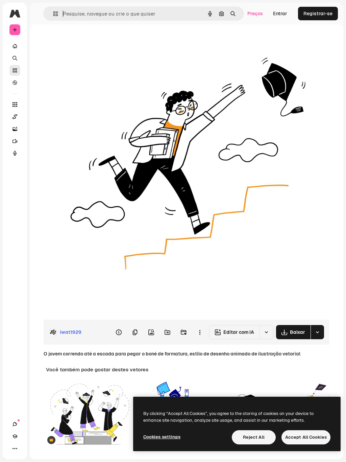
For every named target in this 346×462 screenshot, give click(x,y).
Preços (255, 13)
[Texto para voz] (14, 153)
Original (86, 40)
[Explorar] (14, 82)
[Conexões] (14, 424)
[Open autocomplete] (53, 13)
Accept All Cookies (306, 437)
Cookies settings (161, 437)
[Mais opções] (199, 332)
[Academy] (14, 436)
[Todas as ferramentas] (14, 104)
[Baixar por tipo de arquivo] (317, 332)
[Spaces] (14, 116)
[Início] (14, 46)
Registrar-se (317, 13)
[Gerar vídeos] (14, 141)
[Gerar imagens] (14, 128)
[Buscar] (14, 58)
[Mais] (14, 448)
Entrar (280, 13)
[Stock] (14, 70)
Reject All (254, 437)
